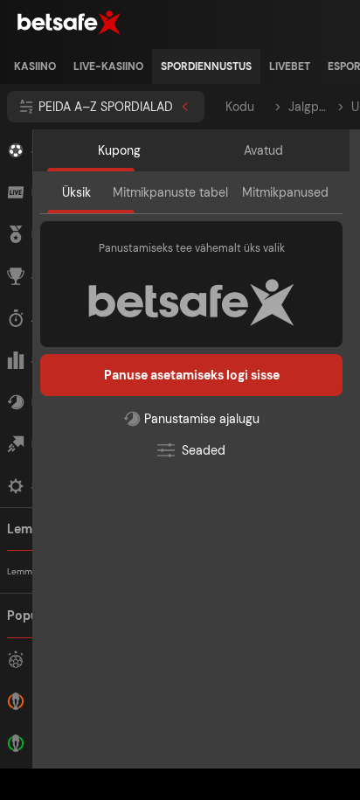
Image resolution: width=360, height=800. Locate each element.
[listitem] (35, 66)
